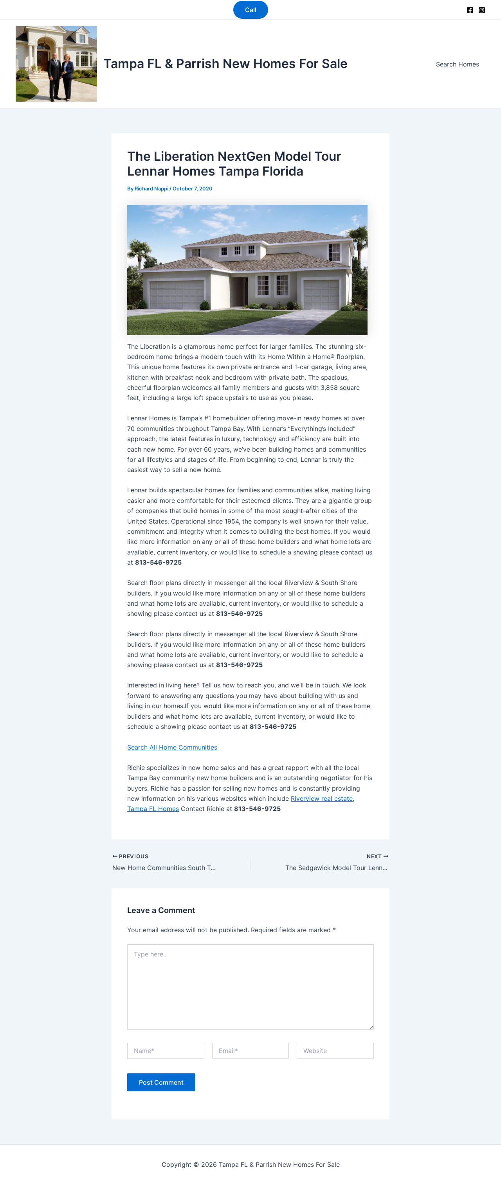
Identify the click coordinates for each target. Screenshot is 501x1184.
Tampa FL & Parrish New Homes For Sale (225, 63)
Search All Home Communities (172, 747)
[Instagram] (481, 10)
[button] (250, 10)
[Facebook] (470, 10)
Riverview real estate (322, 798)
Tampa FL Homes (153, 809)
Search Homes (457, 64)
